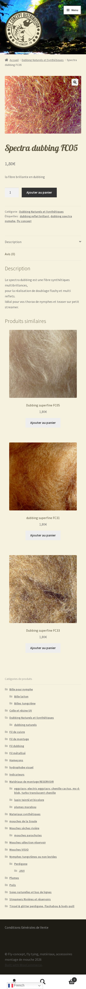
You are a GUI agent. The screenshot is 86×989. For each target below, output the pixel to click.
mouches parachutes (28, 835)
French (18, 985)
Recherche (43, 982)
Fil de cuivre (17, 732)
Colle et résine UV (20, 710)
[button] (75, 82)
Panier (66, 978)
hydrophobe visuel (21, 767)
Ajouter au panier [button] (43, 422)
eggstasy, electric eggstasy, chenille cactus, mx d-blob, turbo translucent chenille (47, 791)
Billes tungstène (24, 703)
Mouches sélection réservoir (27, 842)
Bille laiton (21, 696)
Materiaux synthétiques (24, 814)
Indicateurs (16, 774)
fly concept (24, 221)
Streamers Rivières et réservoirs (30, 899)
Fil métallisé (17, 753)
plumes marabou (25, 807)
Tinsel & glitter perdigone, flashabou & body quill (41, 906)
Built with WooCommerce (23, 965)
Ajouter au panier (39, 192)
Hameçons (16, 760)
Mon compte (14, 982)
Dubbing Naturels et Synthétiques (43, 60)
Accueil (14, 60)
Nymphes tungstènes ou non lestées (33, 857)
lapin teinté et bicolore (29, 800)
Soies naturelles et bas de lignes (30, 892)
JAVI (22, 871)
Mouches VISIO (19, 849)
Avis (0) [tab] (10, 254)
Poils (12, 885)
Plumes (14, 878)
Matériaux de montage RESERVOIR (31, 781)
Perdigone (20, 864)
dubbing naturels (25, 725)
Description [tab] (13, 242)
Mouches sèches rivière (24, 828)
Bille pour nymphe (21, 689)
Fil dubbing (16, 746)
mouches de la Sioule (23, 821)
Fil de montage (19, 739)
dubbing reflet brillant (34, 216)
